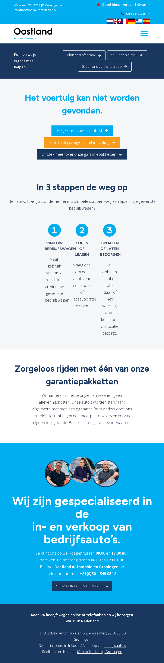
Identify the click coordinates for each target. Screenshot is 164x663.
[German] (132, 21)
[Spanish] (146, 21)
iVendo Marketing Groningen (99, 651)
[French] (124, 21)
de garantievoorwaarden (110, 423)
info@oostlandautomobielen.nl (35, 10)
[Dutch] (110, 21)
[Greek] (139, 21)
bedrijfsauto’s (115, 645)
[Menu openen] (144, 33)
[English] (117, 21)
